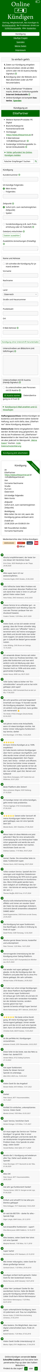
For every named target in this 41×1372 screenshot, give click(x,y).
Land (5, 290)
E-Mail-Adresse (9, 328)
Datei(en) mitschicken (12, 231)
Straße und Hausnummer (14, 299)
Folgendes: (11, 191)
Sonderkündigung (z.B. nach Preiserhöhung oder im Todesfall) (21, 225)
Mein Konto (11, 188)
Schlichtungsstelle (13, 28)
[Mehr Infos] (16, 73)
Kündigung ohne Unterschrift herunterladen (20, 342)
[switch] (37, 2)
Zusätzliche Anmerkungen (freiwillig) (19, 241)
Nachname (8, 280)
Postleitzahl (8, 309)
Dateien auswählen (12, 235)
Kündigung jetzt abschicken (15, 453)
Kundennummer (10, 174)
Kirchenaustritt (9, 25)
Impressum (20, 50)
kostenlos (31, 28)
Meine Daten (20, 46)
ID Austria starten (12, 395)
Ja (26, 1368)
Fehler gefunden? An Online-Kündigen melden (18, 154)
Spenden (21, 42)
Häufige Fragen (21, 38)
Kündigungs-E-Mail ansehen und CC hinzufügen (20, 408)
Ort (4, 318)
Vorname (7, 271)
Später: (9, 213)
